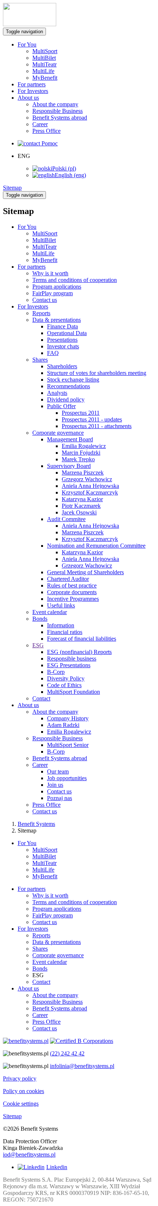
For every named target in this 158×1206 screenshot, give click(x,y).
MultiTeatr (44, 64)
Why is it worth (50, 895)
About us (28, 988)
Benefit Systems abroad (59, 117)
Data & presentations (56, 942)
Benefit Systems (36, 824)
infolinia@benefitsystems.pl (82, 1066)
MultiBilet (44, 58)
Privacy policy (19, 1078)
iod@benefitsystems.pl (29, 1154)
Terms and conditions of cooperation (74, 902)
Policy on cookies (23, 1091)
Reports (41, 935)
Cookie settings (21, 1103)
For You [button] (27, 44)
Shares (40, 948)
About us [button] (28, 97)
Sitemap (12, 188)
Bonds (39, 968)
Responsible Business (57, 111)
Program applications (56, 909)
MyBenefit (44, 78)
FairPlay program (52, 915)
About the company (55, 104)
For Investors (33, 91)
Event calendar (49, 962)
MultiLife (43, 71)
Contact (41, 982)
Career (40, 124)
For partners (32, 84)
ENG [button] (24, 156)
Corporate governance (58, 955)
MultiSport (44, 51)
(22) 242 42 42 (67, 1053)
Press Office (46, 131)
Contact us (44, 922)
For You (27, 843)
